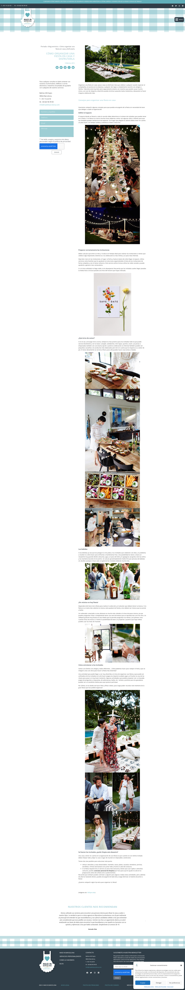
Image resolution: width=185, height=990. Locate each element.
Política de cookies (149, 986)
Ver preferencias (174, 983)
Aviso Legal (170, 986)
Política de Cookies (112, 985)
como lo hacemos (67, 960)
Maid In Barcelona (67, 953)
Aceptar (142, 983)
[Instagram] (179, 6)
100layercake (91, 892)
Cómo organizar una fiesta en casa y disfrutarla (60, 56)
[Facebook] (172, 6)
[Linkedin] (182, 6)
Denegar (158, 983)
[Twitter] (176, 6)
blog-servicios (53, 46)
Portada (44, 46)
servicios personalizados (70, 956)
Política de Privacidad (160, 986)
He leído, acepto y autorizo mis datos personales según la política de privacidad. (55, 140)
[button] (181, 965)
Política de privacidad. (137, 961)
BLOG (62, 964)
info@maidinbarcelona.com (50, 105)
